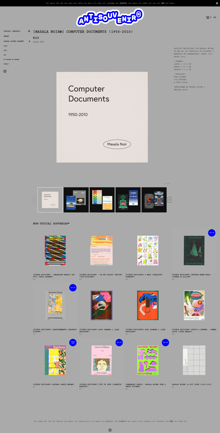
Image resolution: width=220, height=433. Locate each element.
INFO (5, 50)
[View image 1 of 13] (50, 199)
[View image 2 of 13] (76, 199)
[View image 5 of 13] (154, 199)
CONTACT (6, 64)
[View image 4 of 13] (128, 199)
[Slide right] (169, 200)
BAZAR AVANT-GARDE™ (14, 41)
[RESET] (110, 17)
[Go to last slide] (36, 117)
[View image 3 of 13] (102, 199)
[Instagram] (5, 71)
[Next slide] (168, 117)
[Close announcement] (217, 3)
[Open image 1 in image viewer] (102, 117)
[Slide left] (35, 200)
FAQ (5, 55)
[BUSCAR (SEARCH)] (29, 31)
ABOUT (5, 46)
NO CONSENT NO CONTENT (11, 59)
